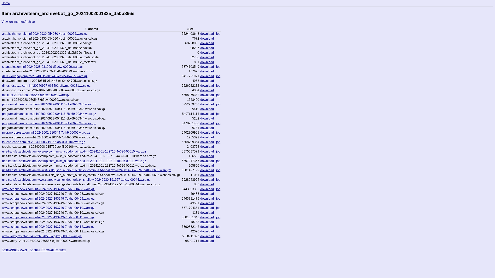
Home (6, 3)
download (207, 33)
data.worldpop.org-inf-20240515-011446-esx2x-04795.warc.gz (44, 76)
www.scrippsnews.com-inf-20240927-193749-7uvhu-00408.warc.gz (48, 189)
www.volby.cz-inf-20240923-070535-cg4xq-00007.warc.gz (42, 236)
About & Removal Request (48, 250)
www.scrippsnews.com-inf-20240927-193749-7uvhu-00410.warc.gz (48, 207)
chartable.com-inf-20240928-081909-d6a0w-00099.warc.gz (42, 66)
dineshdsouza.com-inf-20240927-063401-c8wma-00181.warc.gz (46, 85)
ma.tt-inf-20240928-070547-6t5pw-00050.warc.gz (36, 95)
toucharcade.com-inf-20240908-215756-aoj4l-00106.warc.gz (43, 142)
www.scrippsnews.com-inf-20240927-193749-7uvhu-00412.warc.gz (48, 226)
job (218, 33)
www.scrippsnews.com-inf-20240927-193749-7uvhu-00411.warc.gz (48, 217)
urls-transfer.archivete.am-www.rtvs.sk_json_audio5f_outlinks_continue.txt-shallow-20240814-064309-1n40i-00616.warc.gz (86, 170)
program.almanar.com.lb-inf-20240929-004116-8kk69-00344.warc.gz (49, 113)
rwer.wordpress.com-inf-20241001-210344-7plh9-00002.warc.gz (46, 132)
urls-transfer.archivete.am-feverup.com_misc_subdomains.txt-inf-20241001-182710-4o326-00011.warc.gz (74, 161)
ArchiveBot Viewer (14, 250)
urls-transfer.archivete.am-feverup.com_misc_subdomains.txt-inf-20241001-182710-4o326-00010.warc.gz (74, 151)
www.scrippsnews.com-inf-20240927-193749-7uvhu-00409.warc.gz (48, 198)
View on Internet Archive (18, 21)
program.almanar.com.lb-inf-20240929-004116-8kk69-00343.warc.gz (49, 104)
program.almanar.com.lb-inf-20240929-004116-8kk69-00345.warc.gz (49, 123)
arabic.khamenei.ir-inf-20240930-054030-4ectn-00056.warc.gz (45, 33)
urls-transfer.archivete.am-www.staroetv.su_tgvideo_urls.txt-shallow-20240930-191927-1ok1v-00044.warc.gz (76, 179)
